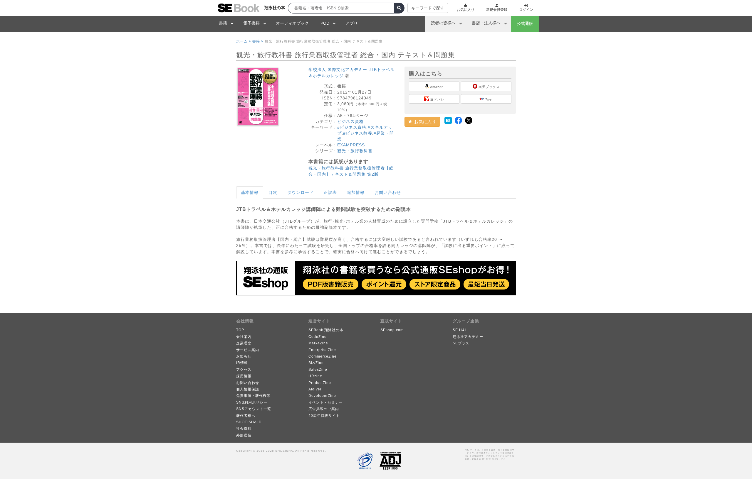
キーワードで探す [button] (427, 8)
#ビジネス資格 (351, 127)
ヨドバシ (436, 99)
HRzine (315, 376)
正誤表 (330, 192)
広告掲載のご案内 (323, 409)
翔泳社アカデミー (468, 337)
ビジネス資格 (350, 121)
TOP (240, 330)
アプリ (351, 23)
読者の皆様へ (443, 23)
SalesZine (317, 370)
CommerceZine (322, 356)
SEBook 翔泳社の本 (325, 330)
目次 (272, 192)
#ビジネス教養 (357, 133)
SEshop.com (392, 330)
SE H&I (459, 330)
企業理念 (243, 343)
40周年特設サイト (324, 416)
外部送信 (243, 435)
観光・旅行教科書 (354, 150)
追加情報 (356, 192)
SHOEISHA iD (249, 422)
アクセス (243, 370)
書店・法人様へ (486, 23)
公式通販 (525, 23)
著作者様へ (245, 416)
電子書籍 (251, 23)
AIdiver (315, 389)
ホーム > (243, 41)
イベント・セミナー (325, 402)
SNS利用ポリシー (251, 402)
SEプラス (461, 343)
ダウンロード (300, 192)
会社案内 (243, 337)
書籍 (223, 23)
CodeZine (317, 337)
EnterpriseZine (322, 350)
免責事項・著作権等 (253, 396)
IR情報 (242, 363)
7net (488, 99)
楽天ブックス (488, 87)
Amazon (436, 87)
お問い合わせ (388, 192)
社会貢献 (243, 428)
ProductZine (319, 383)
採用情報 (243, 376)
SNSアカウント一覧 (253, 409)
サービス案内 (247, 350)
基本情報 (249, 192)
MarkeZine (318, 343)
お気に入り (424, 121)
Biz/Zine (316, 363)
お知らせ (243, 356)
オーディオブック (292, 23)
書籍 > (257, 41)
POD (324, 23)
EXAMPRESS (351, 145)
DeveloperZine (322, 396)
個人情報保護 (247, 389)
